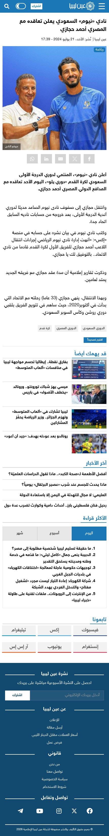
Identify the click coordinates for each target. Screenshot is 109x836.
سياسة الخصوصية (54, 779)
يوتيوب (55, 647)
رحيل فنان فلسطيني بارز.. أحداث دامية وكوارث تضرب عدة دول (55, 505)
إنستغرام (90, 647)
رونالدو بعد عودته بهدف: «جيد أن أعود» (36, 436)
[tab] (89, 534)
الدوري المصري (66, 328)
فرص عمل (54, 742)
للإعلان (54, 720)
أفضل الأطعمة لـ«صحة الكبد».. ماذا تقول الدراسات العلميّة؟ (57, 474)
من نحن (54, 764)
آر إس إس (19, 647)
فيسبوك (90, 630)
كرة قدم (45, 328)
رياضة (99, 49)
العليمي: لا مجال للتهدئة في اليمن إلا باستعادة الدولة (63, 495)
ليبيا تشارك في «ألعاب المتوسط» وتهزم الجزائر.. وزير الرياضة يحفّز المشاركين (40, 418)
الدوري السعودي (94, 328)
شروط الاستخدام (54, 787)
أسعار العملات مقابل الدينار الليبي (55, 735)
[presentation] (89, 534)
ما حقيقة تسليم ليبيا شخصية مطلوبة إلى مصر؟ (51, 548)
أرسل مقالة (54, 728)
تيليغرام (19, 630)
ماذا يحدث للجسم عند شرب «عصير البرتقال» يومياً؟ (64, 484)
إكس (54, 630)
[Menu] (102, 6)
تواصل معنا (55, 772)
